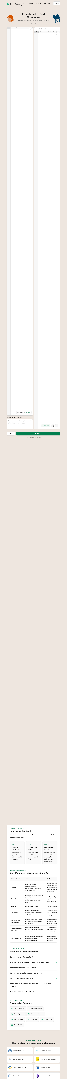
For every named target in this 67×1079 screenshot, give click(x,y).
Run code (46, 425)
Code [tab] (40, 29)
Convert (38, 433)
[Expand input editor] (30, 29)
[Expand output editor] (57, 33)
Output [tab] (47, 29)
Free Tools (22, 4)
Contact (47, 3)
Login (57, 3)
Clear (11, 433)
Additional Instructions (14, 417)
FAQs (31, 3)
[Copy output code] (52, 425)
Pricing (38, 3)
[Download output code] (56, 425)
